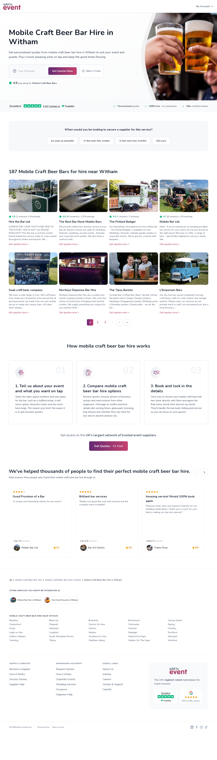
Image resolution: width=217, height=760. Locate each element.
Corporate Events (65, 679)
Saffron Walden (17, 636)
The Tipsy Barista (121, 290)
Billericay (53, 620)
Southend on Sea (97, 636)
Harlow (92, 628)
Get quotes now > (19, 244)
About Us (108, 669)
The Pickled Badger (122, 222)
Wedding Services (66, 684)
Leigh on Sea (16, 632)
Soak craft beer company (25, 290)
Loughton (54, 632)
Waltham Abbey (97, 640)
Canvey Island (175, 620)
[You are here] (10, 580)
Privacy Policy (43, 727)
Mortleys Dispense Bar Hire (77, 290)
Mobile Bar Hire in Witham (29, 600)
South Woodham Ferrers (61, 636)
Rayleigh (132, 632)
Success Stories (18, 679)
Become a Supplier (19, 669)
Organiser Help (64, 694)
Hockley (172, 628)
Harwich (132, 628)
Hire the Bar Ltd (19, 222)
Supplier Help (16, 684)
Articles (107, 674)
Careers (107, 679)
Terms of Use (58, 727)
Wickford (172, 640)
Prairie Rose (161, 547)
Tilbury (52, 640)
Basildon (13, 620)
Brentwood (134, 620)
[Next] (204, 472)
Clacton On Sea (97, 624)
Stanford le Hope (137, 636)
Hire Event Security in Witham (65, 600)
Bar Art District (96, 547)
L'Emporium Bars (171, 290)
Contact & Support (113, 684)
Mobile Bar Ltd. (170, 222)
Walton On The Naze (139, 640)
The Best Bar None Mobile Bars (80, 222)
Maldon (92, 632)
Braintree (93, 620)
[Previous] (195, 472)
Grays (12, 628)
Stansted (172, 636)
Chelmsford (15, 624)
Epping (171, 624)
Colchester (133, 624)
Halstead (53, 628)
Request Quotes (65, 669)
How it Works (17, 674)
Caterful (107, 689)
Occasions (61, 689)
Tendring (13, 640)
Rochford (172, 632)
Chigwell (53, 624)
